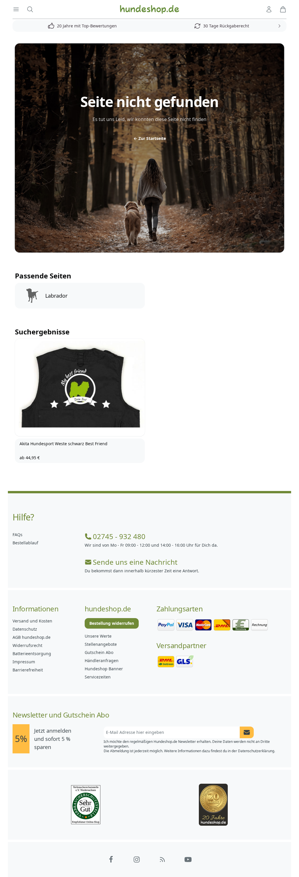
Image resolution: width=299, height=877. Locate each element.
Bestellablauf (25, 543)
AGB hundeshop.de (32, 637)
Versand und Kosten (32, 621)
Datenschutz (25, 629)
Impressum (24, 661)
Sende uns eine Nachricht (135, 562)
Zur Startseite (149, 138)
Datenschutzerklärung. (256, 750)
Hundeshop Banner (104, 668)
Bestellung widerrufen (111, 623)
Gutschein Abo (99, 652)
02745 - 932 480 (119, 536)
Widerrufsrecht (27, 645)
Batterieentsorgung (32, 653)
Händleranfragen (102, 660)
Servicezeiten (98, 677)
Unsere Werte (98, 636)
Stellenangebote (101, 644)
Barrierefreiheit (28, 670)
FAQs (17, 534)
